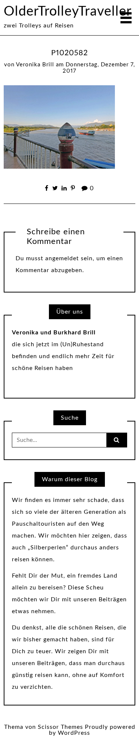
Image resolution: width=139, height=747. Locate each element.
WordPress (74, 733)
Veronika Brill (35, 64)
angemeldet (62, 258)
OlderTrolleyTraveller (68, 11)
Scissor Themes (60, 727)
